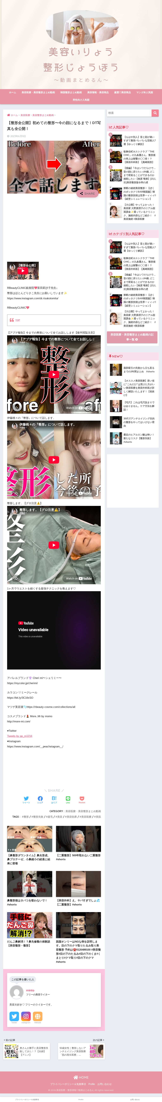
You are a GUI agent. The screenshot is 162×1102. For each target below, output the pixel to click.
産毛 (50, 816)
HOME (83, 1077)
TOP (17, 320)
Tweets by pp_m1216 (19, 736)
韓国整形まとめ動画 (71, 92)
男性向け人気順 (81, 99)
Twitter (14, 1022)
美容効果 (72, 816)
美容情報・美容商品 (98, 92)
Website (37, 1022)
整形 (26, 816)
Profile (91, 1084)
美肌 (98, 816)
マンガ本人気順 (144, 92)
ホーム (12, 92)
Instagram (26, 1022)
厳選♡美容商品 (122, 92)
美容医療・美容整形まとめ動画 (38, 92)
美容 (59, 816)
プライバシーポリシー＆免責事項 (68, 1084)
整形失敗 (38, 816)
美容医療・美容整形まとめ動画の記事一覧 (132, 337)
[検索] (155, 113)
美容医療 (86, 816)
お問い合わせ (104, 1084)
